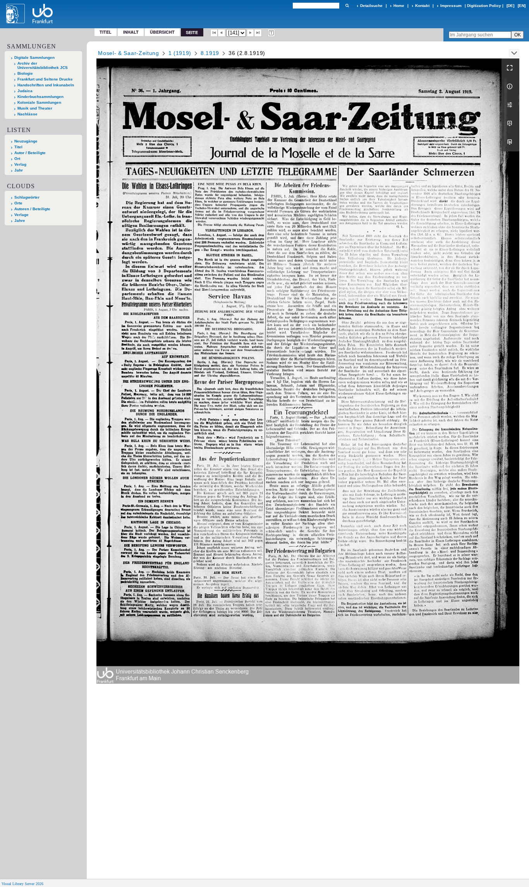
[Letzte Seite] (258, 33)
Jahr (18, 170)
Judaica (25, 91)
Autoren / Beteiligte (32, 209)
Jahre (19, 220)
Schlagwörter (27, 197)
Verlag (20, 164)
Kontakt (422, 5)
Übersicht (162, 32)
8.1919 (210, 53)
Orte (18, 203)
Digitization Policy (484, 5)
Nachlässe (27, 114)
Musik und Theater (34, 108)
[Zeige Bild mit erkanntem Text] (271, 33)
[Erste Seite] (214, 33)
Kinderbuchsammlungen (40, 96)
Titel (106, 32)
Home (398, 5)
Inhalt (131, 32)
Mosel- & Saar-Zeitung (128, 53)
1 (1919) (180, 53)
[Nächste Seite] (250, 33)
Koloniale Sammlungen (39, 102)
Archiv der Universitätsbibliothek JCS (42, 65)
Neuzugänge (26, 141)
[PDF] (510, 123)
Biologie (25, 73)
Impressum (451, 5)
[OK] (347, 5)
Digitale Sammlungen (34, 57)
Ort (17, 158)
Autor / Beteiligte (30, 153)
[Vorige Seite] (221, 33)
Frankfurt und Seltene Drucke (45, 79)
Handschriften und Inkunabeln (45, 85)
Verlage (21, 215)
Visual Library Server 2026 (22, 884)
